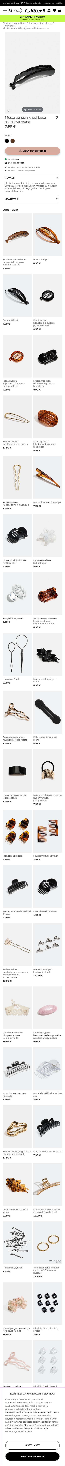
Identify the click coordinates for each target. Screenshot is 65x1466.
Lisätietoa (11, 199)
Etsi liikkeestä (16, 162)
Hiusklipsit (8, 25)
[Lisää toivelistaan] (56, 117)
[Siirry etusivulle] (32, 10)
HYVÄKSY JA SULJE (32, 1456)
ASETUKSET (32, 1445)
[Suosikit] (55, 10)
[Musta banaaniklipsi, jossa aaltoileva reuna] (7, 141)
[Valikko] (5, 10)
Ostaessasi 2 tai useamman (32, 20)
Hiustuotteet (19, 23)
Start (5, 23)
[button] (50, 10)
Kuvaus (9, 178)
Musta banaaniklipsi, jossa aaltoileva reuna (26, 28)
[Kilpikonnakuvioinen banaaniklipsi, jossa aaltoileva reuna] (13, 141)
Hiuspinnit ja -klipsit (40, 23)
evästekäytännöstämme (18, 1431)
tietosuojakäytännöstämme (30, 1428)
